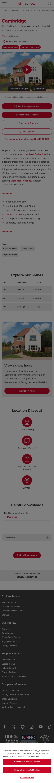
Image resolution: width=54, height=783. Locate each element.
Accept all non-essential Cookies (27, 762)
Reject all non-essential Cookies (27, 770)
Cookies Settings (27, 778)
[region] (27, 763)
